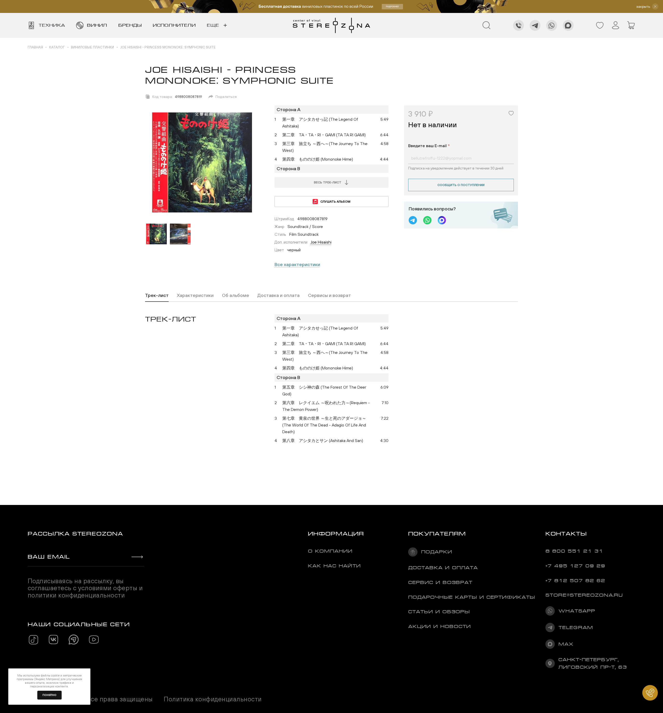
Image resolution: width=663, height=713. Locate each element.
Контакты (566, 534)
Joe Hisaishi (321, 242)
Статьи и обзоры (439, 611)
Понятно (49, 695)
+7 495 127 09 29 (575, 566)
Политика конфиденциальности (213, 699)
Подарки (436, 552)
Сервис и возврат (440, 582)
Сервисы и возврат (329, 295)
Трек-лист (157, 295)
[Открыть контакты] (650, 693)
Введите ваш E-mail (429, 145)
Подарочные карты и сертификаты (471, 597)
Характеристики (195, 295)
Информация (336, 534)
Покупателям (437, 534)
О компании (330, 551)
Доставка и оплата (278, 295)
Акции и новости (439, 626)
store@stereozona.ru (584, 595)
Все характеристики (297, 264)
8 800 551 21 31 (574, 551)
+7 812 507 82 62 (575, 580)
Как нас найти (334, 566)
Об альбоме (235, 295)
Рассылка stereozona (75, 534)
